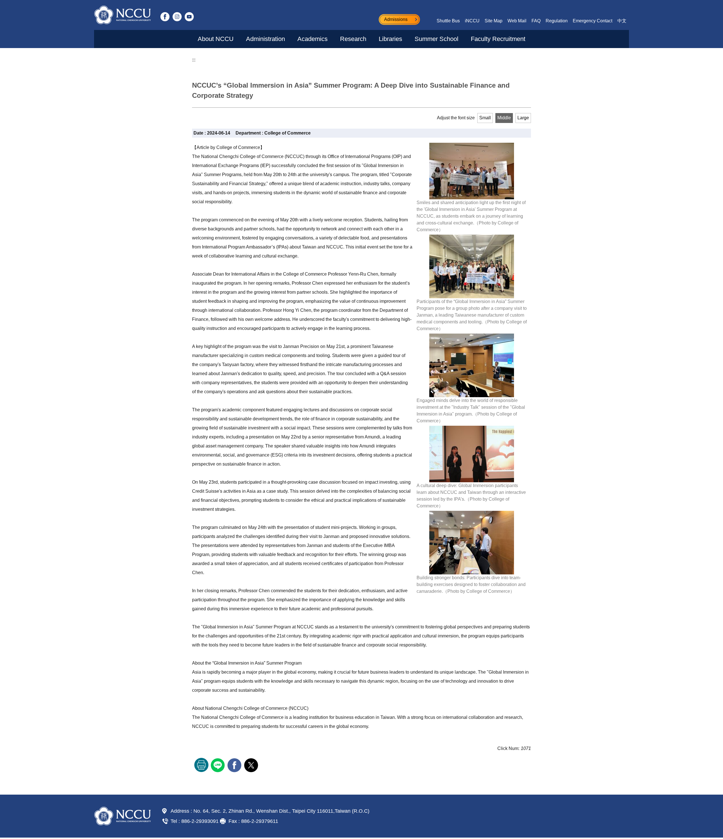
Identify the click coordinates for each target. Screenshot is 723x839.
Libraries (390, 38)
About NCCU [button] (216, 38)
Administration (265, 38)
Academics (312, 38)
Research (353, 38)
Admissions (396, 19)
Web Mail (517, 20)
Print (201, 765)
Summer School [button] (436, 38)
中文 (621, 20)
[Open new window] (165, 16)
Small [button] (485, 117)
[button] (607, 56)
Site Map (493, 20)
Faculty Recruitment (498, 38)
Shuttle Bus (448, 20)
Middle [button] (504, 117)
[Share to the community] (218, 764)
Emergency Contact (592, 20)
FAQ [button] (536, 20)
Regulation (557, 20)
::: (193, 59)
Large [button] (523, 117)
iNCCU (472, 20)
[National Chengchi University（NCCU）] (122, 15)
